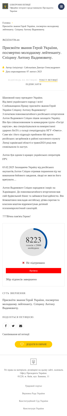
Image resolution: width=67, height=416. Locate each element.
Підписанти (33, 84)
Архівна (33, 270)
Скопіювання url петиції (15, 334)
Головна (6, 22)
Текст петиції (48, 79)
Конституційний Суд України (33, 400)
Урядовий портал (33, 385)
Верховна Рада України (33, 393)
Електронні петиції (20, 4)
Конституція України (33, 408)
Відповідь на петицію (22, 79)
